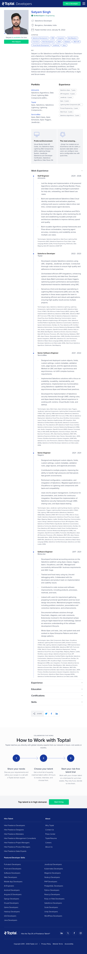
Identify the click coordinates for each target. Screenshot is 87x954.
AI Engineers (9, 886)
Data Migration (72, 38)
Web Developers (10, 877)
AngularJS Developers (12, 894)
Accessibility (69, 944)
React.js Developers (52, 894)
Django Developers (11, 898)
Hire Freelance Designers (14, 829)
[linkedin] (56, 713)
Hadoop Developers (12, 911)
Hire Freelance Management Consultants (20, 838)
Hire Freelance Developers (14, 825)
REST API (76, 42)
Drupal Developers (11, 903)
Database (67, 42)
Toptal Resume (51, 838)
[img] (42, 15)
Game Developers (11, 907)
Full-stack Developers (12, 864)
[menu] (83, 3)
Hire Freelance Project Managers (16, 842)
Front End (36, 42)
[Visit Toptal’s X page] (68, 933)
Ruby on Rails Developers (54, 898)
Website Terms (58, 944)
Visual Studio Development (41, 45)
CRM (52, 38)
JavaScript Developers (53, 864)
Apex (64, 45)
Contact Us (49, 829)
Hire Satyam (16, 42)
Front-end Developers (12, 868)
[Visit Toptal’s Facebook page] (74, 933)
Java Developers (10, 920)
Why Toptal (49, 825)
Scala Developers (51, 907)
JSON (59, 42)
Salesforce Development (40, 38)
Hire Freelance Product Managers (17, 847)
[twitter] (46, 713)
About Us (48, 847)
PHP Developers (50, 881)
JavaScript (56, 45)
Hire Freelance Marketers (14, 834)
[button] (57, 170)
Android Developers (12, 890)
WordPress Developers (53, 916)
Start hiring (58, 802)
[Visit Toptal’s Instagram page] (80, 933)
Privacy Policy (46, 944)
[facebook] (51, 713)
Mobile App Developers (13, 881)
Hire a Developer (72, 3)
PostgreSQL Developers (53, 886)
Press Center (50, 834)
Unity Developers (51, 911)
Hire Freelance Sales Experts (15, 851)
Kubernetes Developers (53, 868)
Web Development (48, 42)
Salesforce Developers (53, 903)
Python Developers (51, 890)
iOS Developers (10, 916)
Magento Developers (52, 873)
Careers (48, 842)
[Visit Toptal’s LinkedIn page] (61, 933)
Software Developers (12, 873)
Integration (61, 38)
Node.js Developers (52, 877)
